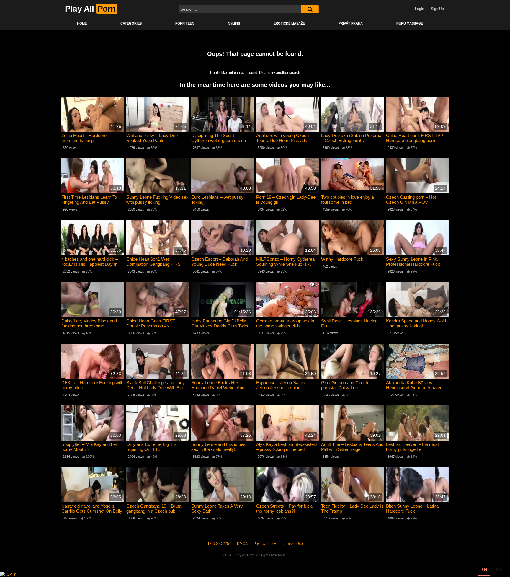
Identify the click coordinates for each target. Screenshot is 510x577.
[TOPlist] (8, 574)
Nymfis (234, 23)
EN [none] (484, 569)
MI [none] (498, 569)
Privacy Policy (265, 544)
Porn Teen (184, 23)
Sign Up (437, 9)
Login (419, 9)
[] (310, 9)
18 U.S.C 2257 (219, 544)
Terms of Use (292, 544)
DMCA (242, 544)
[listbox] (491, 570)
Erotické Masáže (289, 23)
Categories (131, 23)
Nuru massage (409, 23)
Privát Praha (351, 23)
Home (82, 23)
